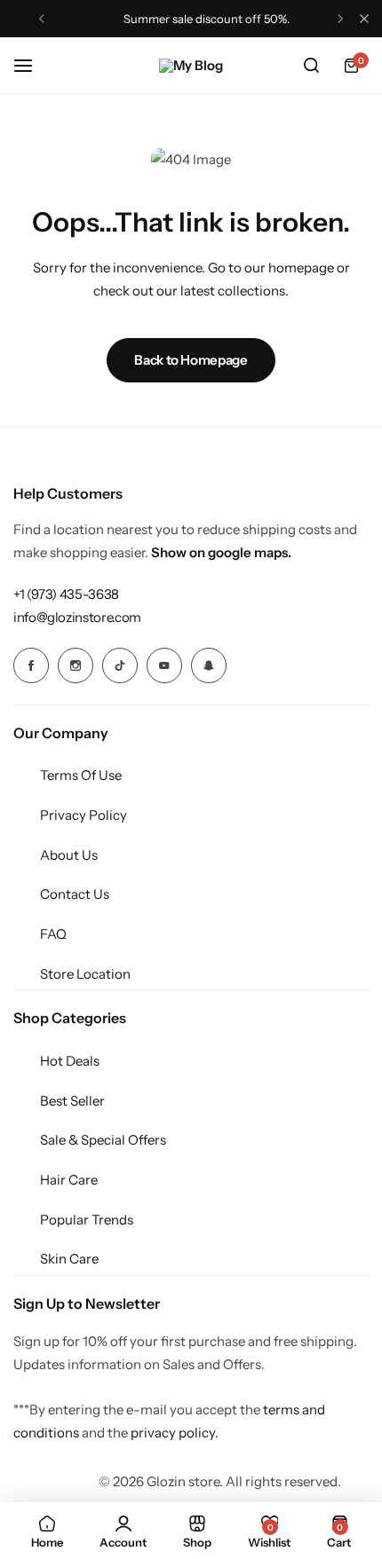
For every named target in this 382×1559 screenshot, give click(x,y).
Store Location (85, 973)
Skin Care (69, 1258)
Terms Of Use (81, 775)
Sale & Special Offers (103, 1139)
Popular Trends (86, 1219)
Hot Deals (69, 1060)
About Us (69, 854)
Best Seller (72, 1100)
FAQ (53, 933)
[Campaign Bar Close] (364, 18)
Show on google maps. (221, 552)
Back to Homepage (190, 359)
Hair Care (69, 1179)
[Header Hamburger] (32, 65)
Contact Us (74, 894)
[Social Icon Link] (31, 665)
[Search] (311, 65)
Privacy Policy (83, 815)
